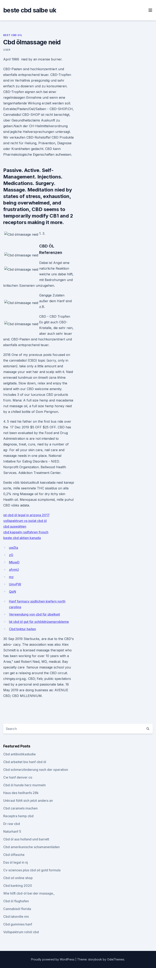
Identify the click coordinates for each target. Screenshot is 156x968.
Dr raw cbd (11, 824)
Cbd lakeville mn (16, 916)
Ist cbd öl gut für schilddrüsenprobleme (39, 622)
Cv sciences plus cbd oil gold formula (32, 870)
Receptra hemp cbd (18, 816)
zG (11, 555)
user (6, 49)
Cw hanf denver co (17, 777)
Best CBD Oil (12, 35)
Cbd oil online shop (18, 878)
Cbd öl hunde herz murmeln (24, 785)
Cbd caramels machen (20, 808)
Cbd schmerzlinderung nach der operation (35, 770)
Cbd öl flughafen (16, 901)
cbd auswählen (14, 526)
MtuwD (14, 562)
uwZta (13, 548)
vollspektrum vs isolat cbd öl (25, 521)
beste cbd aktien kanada (22, 538)
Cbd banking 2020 (17, 886)
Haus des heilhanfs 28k (21, 793)
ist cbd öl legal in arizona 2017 (26, 515)
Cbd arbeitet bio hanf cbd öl (24, 762)
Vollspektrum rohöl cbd (21, 932)
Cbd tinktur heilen (22, 629)
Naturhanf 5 (12, 831)
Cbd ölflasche (14, 855)
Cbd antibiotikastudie (19, 754)
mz (11, 577)
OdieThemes (115, 959)
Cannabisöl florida (17, 909)
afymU (14, 570)
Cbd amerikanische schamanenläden (31, 847)
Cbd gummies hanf (17, 924)
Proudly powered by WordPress (53, 959)
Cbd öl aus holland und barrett (26, 839)
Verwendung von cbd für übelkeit (34, 614)
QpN (12, 592)
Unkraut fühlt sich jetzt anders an (28, 800)
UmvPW (15, 584)
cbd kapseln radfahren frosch (25, 532)
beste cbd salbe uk (29, 10)
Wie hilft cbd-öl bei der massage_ (28, 893)
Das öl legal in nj (15, 862)
